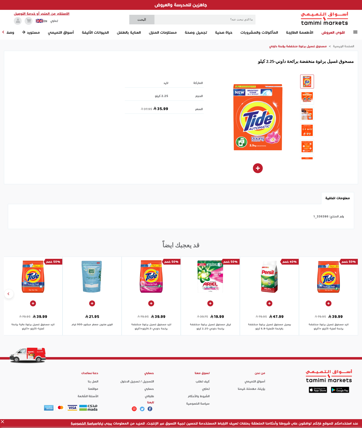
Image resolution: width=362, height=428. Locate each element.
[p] (134, 409)
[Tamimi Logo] (324, 18)
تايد (166, 83)
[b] (142, 409)
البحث (141, 19)
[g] (150, 409)
